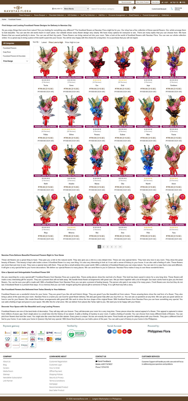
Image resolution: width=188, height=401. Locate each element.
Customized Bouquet (159, 9)
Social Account (114, 326)
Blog (5, 364)
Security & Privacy (56, 377)
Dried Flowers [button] (134, 15)
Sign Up (175, 2)
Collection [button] (165, 15)
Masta (97, 184)
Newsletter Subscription (12, 377)
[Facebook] (109, 331)
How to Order (54, 368)
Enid (122, 85)
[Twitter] (114, 331)
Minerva (71, 233)
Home (4, 19)
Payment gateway (11, 326)
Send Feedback (104, 361)
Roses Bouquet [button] (39, 15)
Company (7, 356)
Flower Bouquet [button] (24, 15)
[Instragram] (119, 331)
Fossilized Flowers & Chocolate (14, 56)
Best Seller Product (143, 2)
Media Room (8, 371)
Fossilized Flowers (14, 19)
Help (183, 2)
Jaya (148, 85)
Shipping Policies (56, 374)
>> (120, 246)
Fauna (174, 134)
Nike (148, 134)
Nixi (97, 233)
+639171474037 (106, 364)
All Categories (8, 43)
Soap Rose (7, 52)
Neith (46, 184)
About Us (6, 361)
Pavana (97, 134)
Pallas (45, 134)
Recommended (126, 2)
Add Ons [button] (102, 15)
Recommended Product (58, 387)
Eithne (71, 134)
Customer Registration (58, 361)
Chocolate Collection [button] (56, 15)
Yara (173, 233)
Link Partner (8, 380)
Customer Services (151, 356)
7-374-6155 (105, 367)
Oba (122, 184)
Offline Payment (55, 371)
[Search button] (126, 9)
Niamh (148, 184)
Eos (97, 85)
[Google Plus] (129, 331)
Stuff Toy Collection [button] (88, 15)
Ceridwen (173, 85)
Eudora (122, 134)
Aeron (174, 184)
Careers (6, 368)
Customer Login (55, 364)
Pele (148, 233)
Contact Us (101, 356)
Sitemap (6, 374)
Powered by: (153, 326)
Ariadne (71, 184)
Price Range (8, 61)
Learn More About (58, 356)
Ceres (71, 85)
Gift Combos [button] (72, 15)
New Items (155, 2)
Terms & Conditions (57, 380)
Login (166, 2)
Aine (122, 233)
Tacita (45, 85)
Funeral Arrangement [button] (150, 15)
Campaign (53, 384)
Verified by (72, 326)
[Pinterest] (124, 331)
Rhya (46, 233)
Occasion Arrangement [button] (117, 15)
